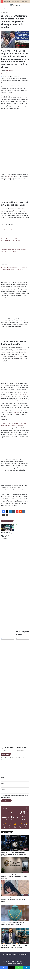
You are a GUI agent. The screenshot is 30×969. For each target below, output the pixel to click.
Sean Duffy (16, 412)
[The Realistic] (15, 5)
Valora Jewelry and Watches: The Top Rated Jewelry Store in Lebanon (13, 923)
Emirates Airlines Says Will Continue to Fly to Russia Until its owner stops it (7, 747)
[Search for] (4, 9)
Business (7, 12)
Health (7, 961)
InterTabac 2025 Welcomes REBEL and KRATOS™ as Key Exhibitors (6, 534)
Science (10, 963)
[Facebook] (3, 511)
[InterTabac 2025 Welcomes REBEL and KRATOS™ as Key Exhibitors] (7, 527)
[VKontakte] (23, 511)
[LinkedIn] (10, 511)
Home (3, 12)
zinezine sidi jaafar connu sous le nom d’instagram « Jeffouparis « (22, 633)
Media (21, 961)
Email (2, 783)
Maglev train (10, 176)
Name (2, 777)
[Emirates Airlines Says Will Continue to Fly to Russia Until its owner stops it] (7, 691)
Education (16, 959)
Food (4, 961)
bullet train (23, 87)
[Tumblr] (13, 511)
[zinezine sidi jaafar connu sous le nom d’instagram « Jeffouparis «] (22, 577)
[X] (7, 511)
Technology (19, 963)
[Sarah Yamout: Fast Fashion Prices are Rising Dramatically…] (22, 691)
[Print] (7, 515)
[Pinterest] (17, 511)
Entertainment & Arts (24, 959)
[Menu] (1, 9)
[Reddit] (20, 511)
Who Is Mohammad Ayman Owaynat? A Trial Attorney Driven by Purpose (14, 946)
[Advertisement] (11, 191)
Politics (25, 961)
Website (3, 789)
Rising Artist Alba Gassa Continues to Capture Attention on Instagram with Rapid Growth (13, 899)
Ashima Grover (10, 70)
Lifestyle (12, 961)
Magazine (17, 961)
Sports (14, 963)
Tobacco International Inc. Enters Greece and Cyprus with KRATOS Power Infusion (14, 876)
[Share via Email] (3, 515)
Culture (11, 959)
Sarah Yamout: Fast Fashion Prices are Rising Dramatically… (22, 747)
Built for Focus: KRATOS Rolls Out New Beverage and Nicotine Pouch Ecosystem (14, 853)
